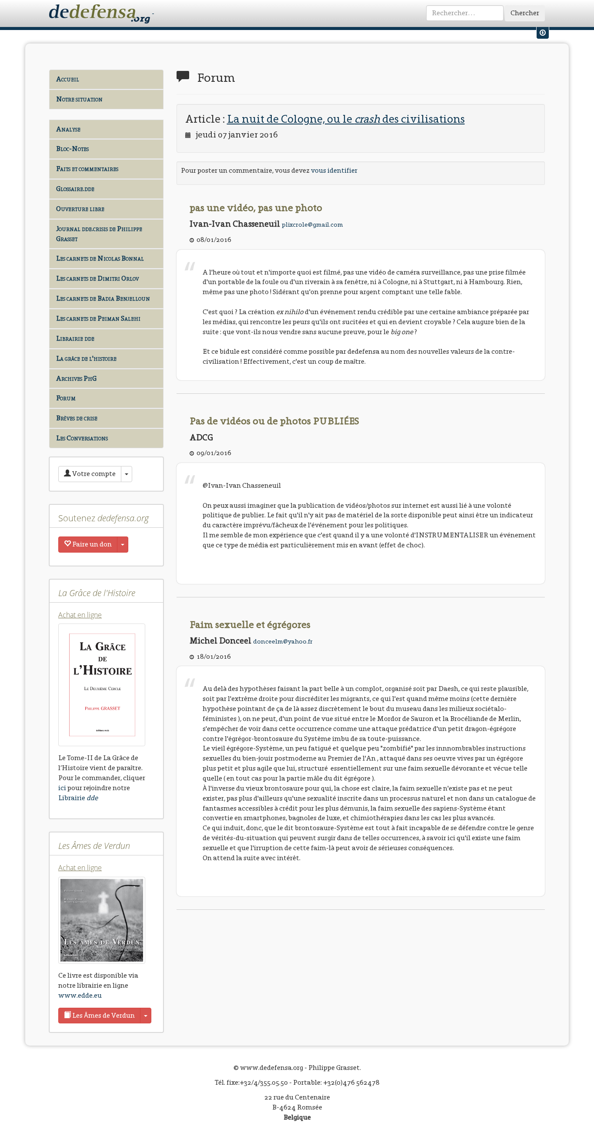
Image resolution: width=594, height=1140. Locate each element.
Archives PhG (76, 378)
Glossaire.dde (75, 188)
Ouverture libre (80, 208)
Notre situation (79, 99)
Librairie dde (75, 338)
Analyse (68, 129)
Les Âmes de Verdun (103, 1015)
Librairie (78, 797)
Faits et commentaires (87, 168)
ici (62, 787)
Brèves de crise (76, 418)
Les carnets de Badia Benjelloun (103, 298)
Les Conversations (82, 438)
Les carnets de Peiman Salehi (98, 318)
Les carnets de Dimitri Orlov (97, 278)
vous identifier (334, 170)
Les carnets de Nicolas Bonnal (100, 258)
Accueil (67, 79)
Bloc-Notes (72, 148)
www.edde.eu (80, 995)
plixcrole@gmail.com (312, 224)
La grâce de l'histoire (86, 358)
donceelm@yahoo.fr (283, 641)
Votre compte (93, 473)
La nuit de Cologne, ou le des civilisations (346, 119)
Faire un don (91, 544)
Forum (66, 398)
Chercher (525, 13)
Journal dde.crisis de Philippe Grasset (99, 233)
